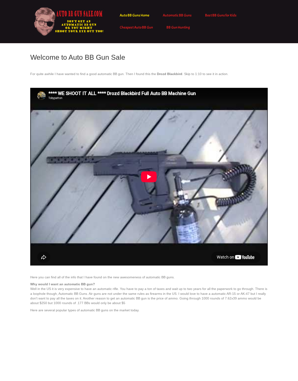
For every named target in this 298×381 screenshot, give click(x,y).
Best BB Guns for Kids (221, 15)
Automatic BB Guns (177, 15)
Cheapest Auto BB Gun (136, 27)
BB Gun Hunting (178, 27)
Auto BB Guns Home (134, 15)
